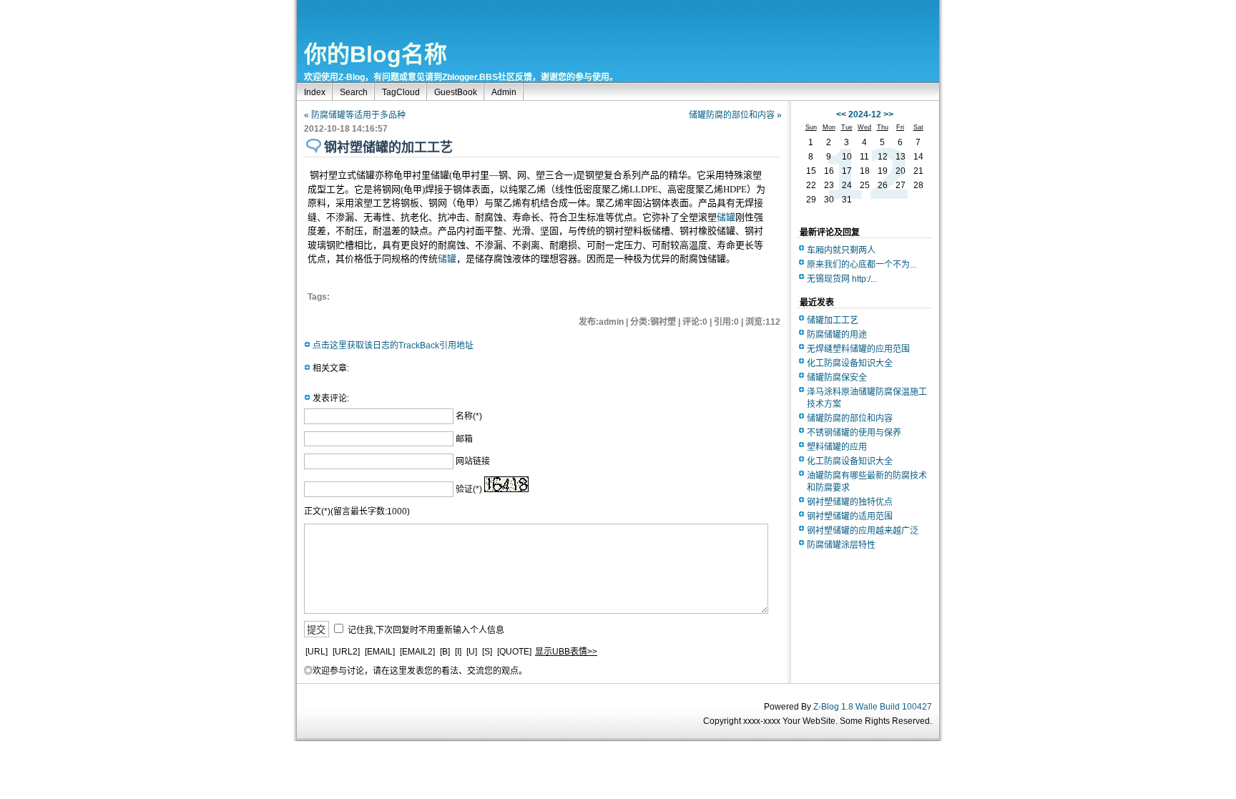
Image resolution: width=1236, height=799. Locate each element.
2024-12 (864, 114)
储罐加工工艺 (832, 320)
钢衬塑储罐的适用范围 (850, 516)
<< (841, 114)
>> (888, 114)
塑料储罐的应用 (837, 447)
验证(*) (469, 489)
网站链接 (473, 461)
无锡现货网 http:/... (842, 279)
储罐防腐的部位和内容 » (735, 115)
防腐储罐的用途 (837, 335)
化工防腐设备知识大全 (850, 363)
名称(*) (469, 416)
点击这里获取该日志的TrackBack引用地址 (393, 345)
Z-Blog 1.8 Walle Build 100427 (872, 707)
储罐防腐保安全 (837, 378)
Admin (503, 92)
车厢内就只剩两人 (841, 250)
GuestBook (455, 92)
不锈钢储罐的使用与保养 (854, 433)
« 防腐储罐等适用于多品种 (355, 115)
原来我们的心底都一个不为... (861, 265)
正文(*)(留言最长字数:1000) (357, 511)
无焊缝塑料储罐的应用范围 (858, 349)
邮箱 (464, 439)
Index (314, 92)
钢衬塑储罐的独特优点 (850, 502)
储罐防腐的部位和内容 (850, 418)
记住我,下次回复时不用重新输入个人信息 (426, 630)
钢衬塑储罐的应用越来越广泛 (862, 531)
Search (354, 92)
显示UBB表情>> (566, 652)
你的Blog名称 (375, 54)
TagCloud (401, 92)
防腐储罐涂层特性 (841, 545)
